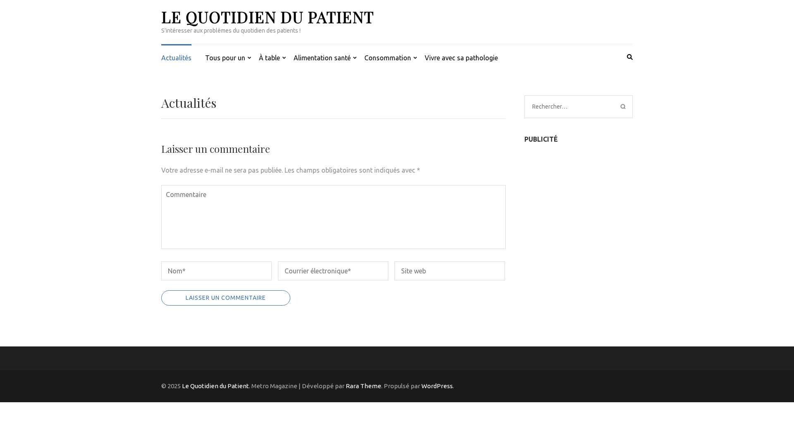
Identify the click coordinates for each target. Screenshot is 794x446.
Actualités (176, 58)
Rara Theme (363, 385)
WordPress (437, 385)
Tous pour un (225, 58)
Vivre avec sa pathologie (461, 58)
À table (269, 58)
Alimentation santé (322, 58)
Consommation (387, 58)
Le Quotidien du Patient (267, 16)
